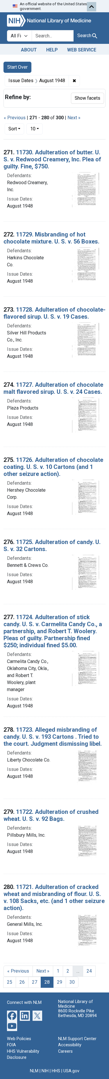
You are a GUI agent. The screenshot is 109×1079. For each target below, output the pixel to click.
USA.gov (71, 1070)
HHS (56, 1070)
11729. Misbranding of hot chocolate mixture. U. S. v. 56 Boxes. (51, 238)
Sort (12, 129)
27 (34, 982)
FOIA (11, 1044)
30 (72, 982)
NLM (34, 1070)
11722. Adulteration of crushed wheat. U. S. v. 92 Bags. (51, 815)
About (29, 50)
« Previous (15, 117)
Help (52, 50)
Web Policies (19, 1038)
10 (36, 129)
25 (9, 982)
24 (89, 971)
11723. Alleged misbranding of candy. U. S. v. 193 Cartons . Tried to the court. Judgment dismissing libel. (52, 736)
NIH (45, 1070)
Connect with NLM (24, 1002)
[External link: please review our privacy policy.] (12, 1015)
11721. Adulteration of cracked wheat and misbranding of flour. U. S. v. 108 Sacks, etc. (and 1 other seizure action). (54, 897)
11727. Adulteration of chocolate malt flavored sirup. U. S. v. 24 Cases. (53, 388)
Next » (74, 117)
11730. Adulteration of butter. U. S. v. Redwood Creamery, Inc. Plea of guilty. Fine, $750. (52, 159)
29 (59, 982)
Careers (65, 1051)
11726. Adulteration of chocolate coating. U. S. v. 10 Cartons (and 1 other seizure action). (53, 466)
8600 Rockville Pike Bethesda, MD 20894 (77, 1013)
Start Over (17, 67)
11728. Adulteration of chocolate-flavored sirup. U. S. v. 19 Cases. (54, 313)
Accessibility (69, 1044)
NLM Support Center (77, 1038)
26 (22, 982)
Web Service (81, 50)
